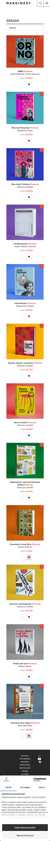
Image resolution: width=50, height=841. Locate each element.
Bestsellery (25, 768)
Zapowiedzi (25, 765)
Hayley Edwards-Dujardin (25, 246)
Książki (25, 771)
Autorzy (25, 774)
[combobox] (25, 28)
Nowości (25, 762)
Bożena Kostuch (25, 547)
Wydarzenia (25, 759)
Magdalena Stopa (25, 130)
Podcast (25, 756)
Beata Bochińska (25, 725)
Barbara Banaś (25, 666)
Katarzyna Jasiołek (25, 186)
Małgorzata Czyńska (25, 306)
